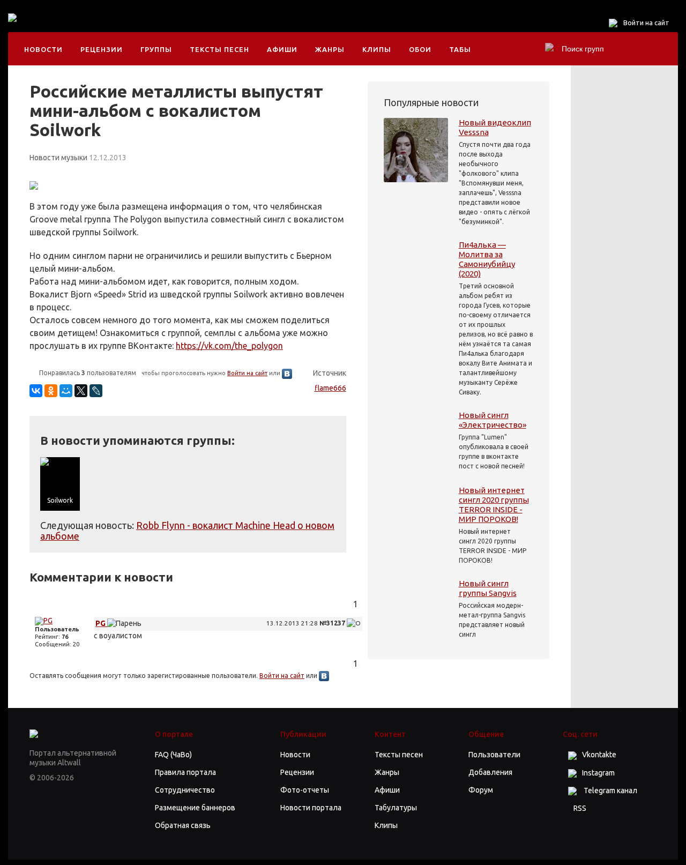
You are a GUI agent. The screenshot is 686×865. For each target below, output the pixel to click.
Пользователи (494, 754)
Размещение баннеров (195, 807)
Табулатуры (396, 807)
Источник (329, 373)
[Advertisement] (240, 27)
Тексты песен (219, 49)
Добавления (490, 772)
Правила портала (185, 772)
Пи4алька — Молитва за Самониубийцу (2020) (487, 259)
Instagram (598, 773)
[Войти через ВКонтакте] (287, 373)
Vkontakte (599, 754)
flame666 (330, 388)
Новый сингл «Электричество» (492, 420)
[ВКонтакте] (35, 390)
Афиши (282, 49)
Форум (480, 790)
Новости (43, 49)
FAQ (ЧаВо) (173, 754)
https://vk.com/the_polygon (229, 346)
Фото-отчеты (304, 790)
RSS (579, 808)
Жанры (330, 49)
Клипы (376, 49)
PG (101, 623)
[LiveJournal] (96, 390)
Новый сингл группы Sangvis (488, 588)
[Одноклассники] (50, 390)
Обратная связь (183, 825)
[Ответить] (354, 623)
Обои (420, 49)
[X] (80, 390)
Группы (156, 49)
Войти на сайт (646, 22)
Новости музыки (58, 157)
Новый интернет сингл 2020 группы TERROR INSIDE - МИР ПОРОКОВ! (494, 505)
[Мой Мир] (65, 390)
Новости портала (310, 807)
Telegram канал (609, 790)
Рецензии (101, 49)
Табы (460, 49)
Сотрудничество (185, 790)
